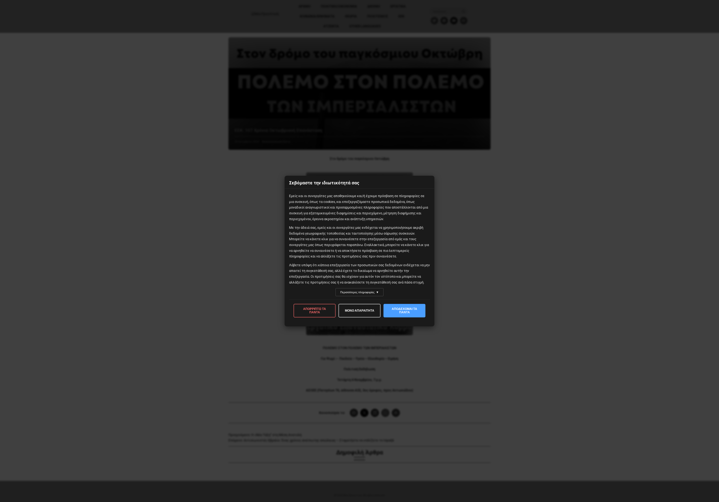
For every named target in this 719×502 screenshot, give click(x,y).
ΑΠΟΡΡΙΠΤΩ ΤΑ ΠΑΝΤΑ (314, 310)
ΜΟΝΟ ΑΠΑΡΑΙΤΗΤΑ (359, 310)
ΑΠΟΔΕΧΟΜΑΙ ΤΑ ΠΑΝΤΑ (404, 310)
